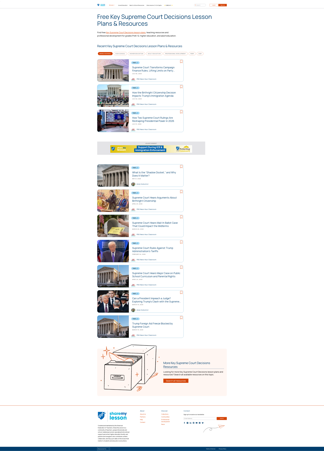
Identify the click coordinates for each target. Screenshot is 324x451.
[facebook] (184, 423)
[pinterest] (193, 423)
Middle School (105, 53)
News (163, 424)
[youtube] (196, 423)
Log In (213, 5)
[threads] (199, 423)
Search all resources (176, 380)
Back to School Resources (137, 5)
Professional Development (175, 53)
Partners (143, 417)
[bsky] (203, 423)
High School (120, 53)
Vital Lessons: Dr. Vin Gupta (153, 5)
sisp (200, 53)
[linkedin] (190, 423)
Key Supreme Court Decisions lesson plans (126, 32)
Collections (164, 414)
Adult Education (154, 53)
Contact (142, 422)
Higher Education (136, 53)
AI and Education (122, 5)
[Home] (101, 5)
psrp (192, 53)
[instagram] (187, 423)
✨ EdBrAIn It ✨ (168, 5)
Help (141, 419)
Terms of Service (210, 449)
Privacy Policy (222, 449)
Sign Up (222, 5)
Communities (165, 417)
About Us (143, 414)
